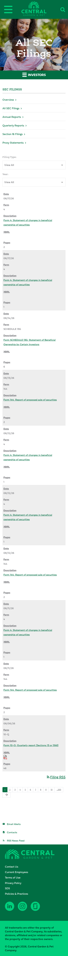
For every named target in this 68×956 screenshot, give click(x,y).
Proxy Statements (13, 143)
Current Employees (16, 872)
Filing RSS (56, 777)
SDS (7, 888)
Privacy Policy (13, 883)
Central (39, 8)
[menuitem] (35, 866)
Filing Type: (9, 157)
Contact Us (11, 867)
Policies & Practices (16, 894)
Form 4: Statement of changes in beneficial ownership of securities (27, 222)
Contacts (12, 832)
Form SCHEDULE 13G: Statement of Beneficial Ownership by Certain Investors (29, 342)
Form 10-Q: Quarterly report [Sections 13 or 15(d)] (30, 745)
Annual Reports (11, 117)
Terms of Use (12, 877)
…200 (59, 789)
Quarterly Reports (13, 125)
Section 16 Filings (12, 134)
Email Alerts (14, 824)
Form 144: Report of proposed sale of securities (30, 400)
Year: (5, 174)
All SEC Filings (10, 108)
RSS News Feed (15, 840)
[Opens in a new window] (10, 909)
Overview (8, 100)
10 (51, 789)
